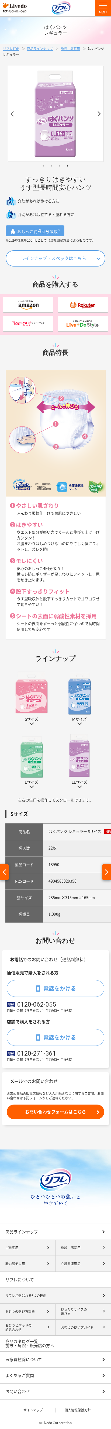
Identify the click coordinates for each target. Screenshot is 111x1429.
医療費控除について (23, 1360)
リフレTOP (11, 48)
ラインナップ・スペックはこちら (53, 258)
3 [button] (59, 166)
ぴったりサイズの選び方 (74, 1312)
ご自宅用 (11, 1247)
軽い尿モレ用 (15, 1263)
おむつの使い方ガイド (77, 1327)
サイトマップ (33, 1410)
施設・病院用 (70, 48)
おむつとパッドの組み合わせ (18, 1328)
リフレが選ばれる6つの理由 (26, 1295)
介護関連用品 (71, 1263)
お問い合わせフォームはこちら (55, 1112)
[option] (55, 114)
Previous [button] (14, 114)
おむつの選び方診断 (20, 1311)
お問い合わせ (17, 1391)
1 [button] (43, 166)
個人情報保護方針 (78, 1410)
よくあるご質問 (19, 1376)
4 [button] (67, 166)
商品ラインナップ (40, 48)
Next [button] (96, 114)
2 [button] (51, 166)
